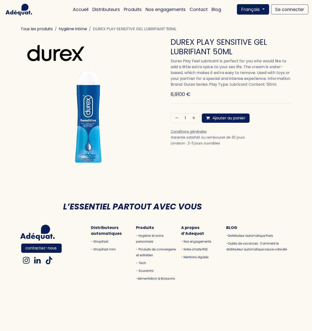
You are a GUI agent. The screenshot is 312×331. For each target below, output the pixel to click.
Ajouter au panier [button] (228, 118)
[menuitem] (80, 9)
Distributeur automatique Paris (250, 236)
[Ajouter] (195, 118)
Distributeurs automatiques (106, 230)
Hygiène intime (73, 29)
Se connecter (289, 9)
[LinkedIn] (37, 260)
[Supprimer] (176, 118)
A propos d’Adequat (192, 230)
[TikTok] (49, 260)
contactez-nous (41, 248)
